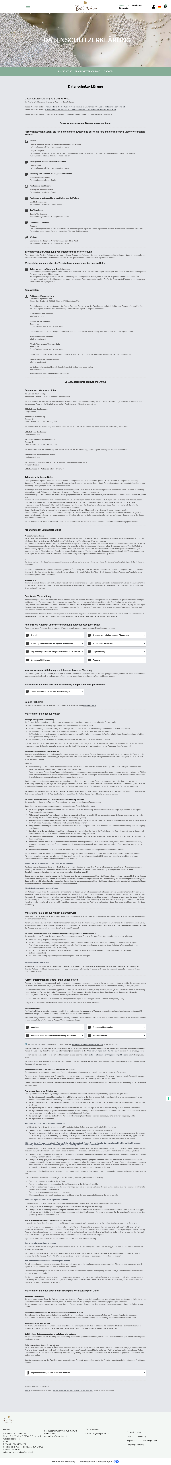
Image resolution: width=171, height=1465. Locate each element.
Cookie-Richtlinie (89, 705)
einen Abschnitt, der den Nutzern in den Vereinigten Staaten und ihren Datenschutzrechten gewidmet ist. (85, 106)
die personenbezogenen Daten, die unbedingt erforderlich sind (73, 1390)
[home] (85, 6)
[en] (160, 3)
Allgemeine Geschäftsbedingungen (142, 1440)
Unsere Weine (64, 71)
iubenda (27, 1390)
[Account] (154, 7)
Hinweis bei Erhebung (63, 1461)
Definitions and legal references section (87, 1044)
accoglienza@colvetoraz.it (55, 1436)
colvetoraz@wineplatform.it (97, 1433)
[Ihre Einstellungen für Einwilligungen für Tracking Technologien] (168, 1098)
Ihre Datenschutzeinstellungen (95, 1461)
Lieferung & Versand (135, 1445)
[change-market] (134, 6)
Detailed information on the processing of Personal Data (110, 1054)
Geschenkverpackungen (88, 71)
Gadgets (108, 71)
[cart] (165, 7)
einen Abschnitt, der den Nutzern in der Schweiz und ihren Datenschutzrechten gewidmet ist (80, 109)
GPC (55, 1255)
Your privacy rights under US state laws (103, 1050)
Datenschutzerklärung (136, 1436)
